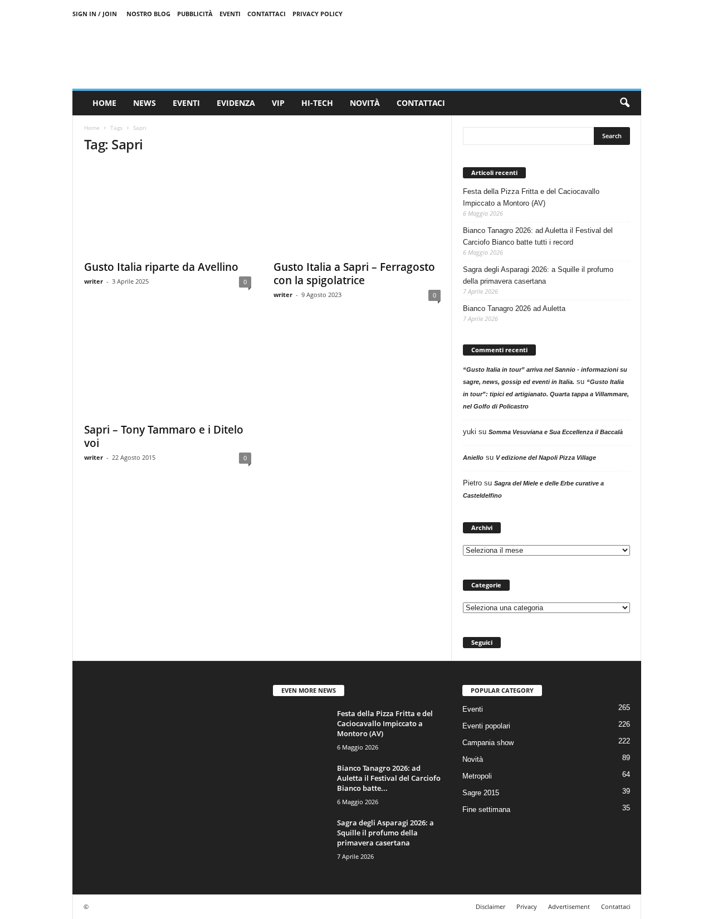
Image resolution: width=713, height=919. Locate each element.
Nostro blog (148, 13)
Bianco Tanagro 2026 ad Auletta (514, 308)
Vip (278, 103)
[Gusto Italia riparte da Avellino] (167, 209)
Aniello (473, 457)
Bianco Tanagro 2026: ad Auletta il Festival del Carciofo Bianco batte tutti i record (538, 236)
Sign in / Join (94, 13)
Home (104, 103)
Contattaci (266, 13)
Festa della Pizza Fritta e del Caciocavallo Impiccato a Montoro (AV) (531, 197)
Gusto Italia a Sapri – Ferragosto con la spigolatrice (354, 274)
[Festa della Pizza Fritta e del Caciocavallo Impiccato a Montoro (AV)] (301, 729)
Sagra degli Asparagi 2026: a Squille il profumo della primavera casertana (538, 275)
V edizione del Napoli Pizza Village (546, 457)
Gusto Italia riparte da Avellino (161, 267)
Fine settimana (486, 809)
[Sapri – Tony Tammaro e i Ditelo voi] (167, 371)
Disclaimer (490, 906)
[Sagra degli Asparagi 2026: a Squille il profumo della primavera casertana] (301, 838)
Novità (365, 103)
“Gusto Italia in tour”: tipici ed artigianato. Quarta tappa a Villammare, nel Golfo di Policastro (546, 394)
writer (93, 281)
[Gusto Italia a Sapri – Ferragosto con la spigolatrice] (357, 209)
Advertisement (569, 906)
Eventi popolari (486, 726)
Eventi (230, 13)
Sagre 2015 (480, 793)
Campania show (488, 742)
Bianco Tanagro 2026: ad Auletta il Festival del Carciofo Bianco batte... (389, 778)
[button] (624, 103)
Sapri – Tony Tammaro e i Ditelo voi (163, 436)
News (144, 103)
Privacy (526, 906)
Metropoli (477, 776)
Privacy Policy (317, 13)
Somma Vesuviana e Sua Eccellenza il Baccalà (556, 432)
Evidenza (236, 103)
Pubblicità (195, 13)
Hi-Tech (317, 103)
